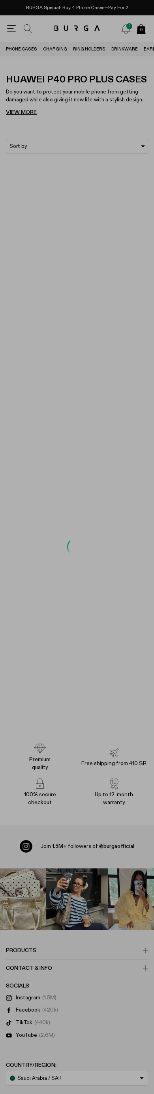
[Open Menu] (11, 28)
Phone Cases (21, 49)
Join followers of (87, 846)
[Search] (28, 28)
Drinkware (124, 49)
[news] (126, 28)
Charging (55, 49)
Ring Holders (89, 49)
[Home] (77, 28)
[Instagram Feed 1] (77, 899)
